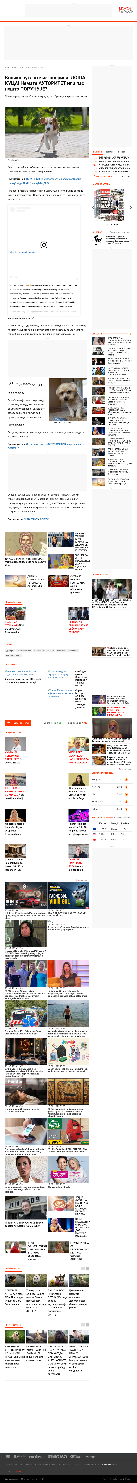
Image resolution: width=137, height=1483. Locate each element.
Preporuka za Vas (13, 602)
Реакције (122, 152)
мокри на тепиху (13, 655)
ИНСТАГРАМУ (31, 519)
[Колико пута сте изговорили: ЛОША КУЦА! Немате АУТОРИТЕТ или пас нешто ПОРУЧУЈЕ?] (47, 132)
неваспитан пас (24, 651)
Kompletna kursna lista (123, 817)
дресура (9, 651)
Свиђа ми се (51, 723)
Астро (129, 232)
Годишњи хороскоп (117, 232)
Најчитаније (110, 152)
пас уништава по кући (44, 651)
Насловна (9, 1464)
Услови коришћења (109, 1464)
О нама (97, 1464)
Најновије (97, 152)
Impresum (9, 1471)
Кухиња (38, 1464)
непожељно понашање (67, 651)
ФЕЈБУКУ (44, 519)
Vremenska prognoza (102, 773)
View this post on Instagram (22, 252)
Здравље (18, 1464)
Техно (74, 1464)
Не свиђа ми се (75, 723)
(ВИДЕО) (44, 183)
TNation (128, 1479)
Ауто (80, 1464)
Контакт (18, 1471)
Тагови (9, 644)
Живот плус (28, 1464)
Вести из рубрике (14, 1325)
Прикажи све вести (103, 176)
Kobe (28, 311)
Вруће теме (11, 664)
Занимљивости (64, 1464)
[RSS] (130, 334)
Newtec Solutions (115, 1479)
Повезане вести (13, 1269)
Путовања (46, 1464)
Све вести (97, 334)
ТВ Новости (88, 1464)
